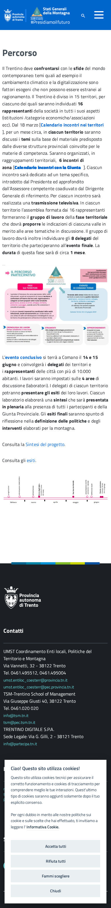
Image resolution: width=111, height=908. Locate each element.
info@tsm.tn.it (16, 715)
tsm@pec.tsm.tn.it (19, 722)
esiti (31, 460)
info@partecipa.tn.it (20, 744)
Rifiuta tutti (55, 861)
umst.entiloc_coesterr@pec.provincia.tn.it (38, 687)
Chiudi (55, 891)
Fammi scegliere (55, 876)
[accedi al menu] (98, 14)
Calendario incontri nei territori (73, 124)
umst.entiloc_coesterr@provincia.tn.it (35, 680)
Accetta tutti (55, 846)
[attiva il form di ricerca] (83, 15)
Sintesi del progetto (45, 444)
